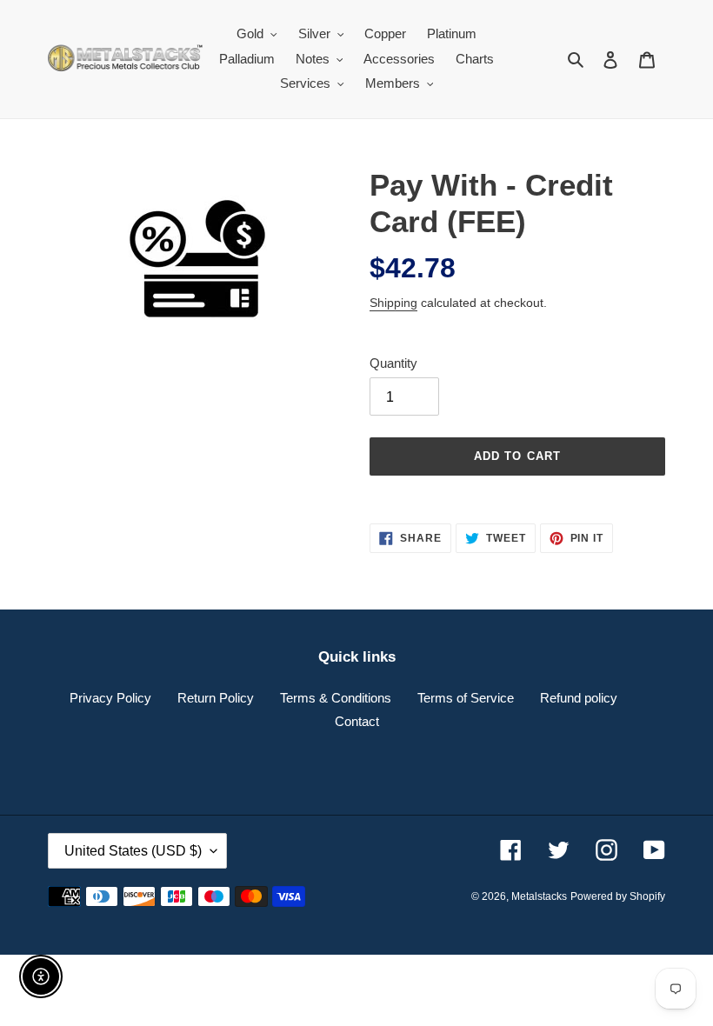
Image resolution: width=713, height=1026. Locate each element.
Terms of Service (465, 697)
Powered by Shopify (617, 896)
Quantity (393, 363)
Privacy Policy (110, 697)
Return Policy (215, 697)
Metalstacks (539, 896)
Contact (357, 721)
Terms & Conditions (335, 697)
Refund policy (578, 697)
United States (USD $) (133, 850)
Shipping (393, 303)
